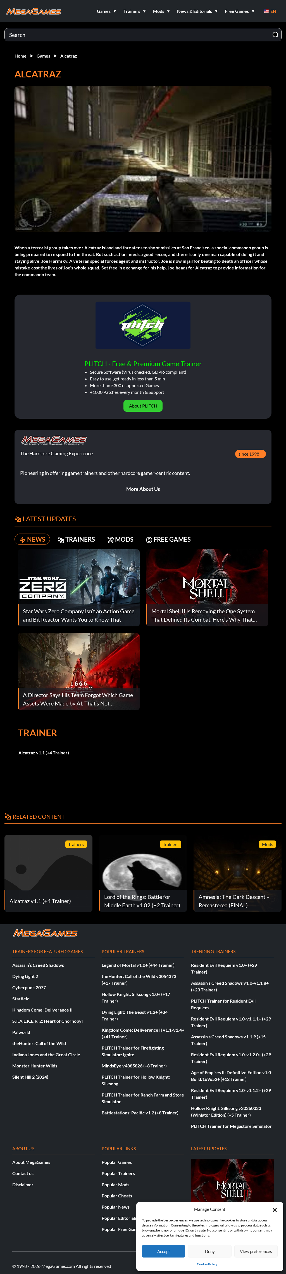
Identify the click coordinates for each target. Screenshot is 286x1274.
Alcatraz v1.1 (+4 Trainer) (43, 752)
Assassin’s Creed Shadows (38, 965)
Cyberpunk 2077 (29, 987)
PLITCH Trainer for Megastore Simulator (231, 1126)
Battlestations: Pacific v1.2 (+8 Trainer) (140, 1112)
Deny (210, 1251)
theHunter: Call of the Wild (39, 1043)
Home (21, 55)
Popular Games (117, 1162)
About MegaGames (31, 1162)
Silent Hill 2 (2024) (30, 1076)
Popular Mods (115, 1184)
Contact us (23, 1173)
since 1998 (249, 453)
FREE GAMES (172, 539)
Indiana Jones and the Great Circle (46, 1054)
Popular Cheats (117, 1195)
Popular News (116, 1206)
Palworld (21, 1032)
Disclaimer (23, 1184)
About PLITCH (143, 405)
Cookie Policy (207, 1264)
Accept (163, 1251)
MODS (124, 539)
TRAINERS (80, 539)
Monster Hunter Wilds (34, 1065)
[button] (275, 1209)
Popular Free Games (122, 1229)
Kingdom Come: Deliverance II (42, 1009)
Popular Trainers (118, 1173)
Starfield (21, 998)
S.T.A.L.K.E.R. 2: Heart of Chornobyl (47, 1021)
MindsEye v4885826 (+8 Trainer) (134, 1065)
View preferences (256, 1251)
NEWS (36, 539)
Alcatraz (68, 55)
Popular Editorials (119, 1218)
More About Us (143, 489)
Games (43, 55)
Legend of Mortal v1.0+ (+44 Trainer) (138, 965)
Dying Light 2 (25, 976)
